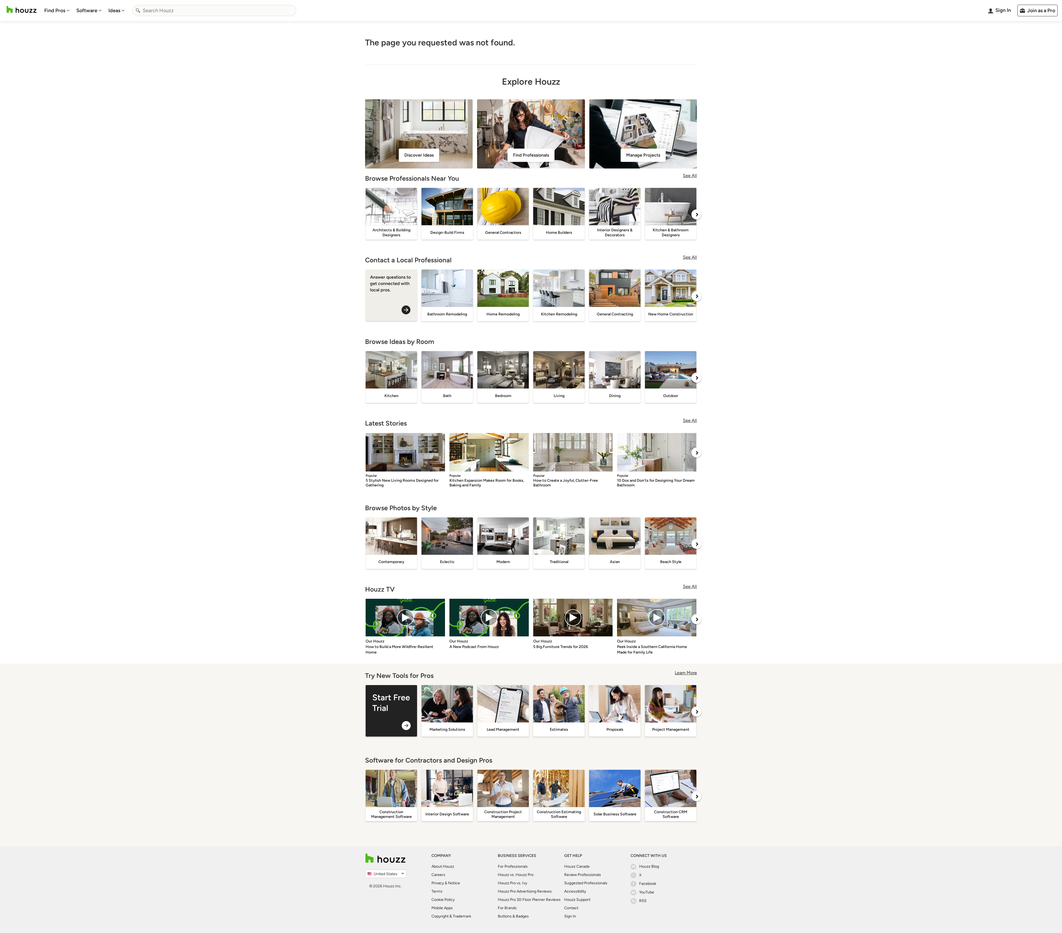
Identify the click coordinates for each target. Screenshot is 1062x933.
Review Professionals (582, 874)
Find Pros (54, 10)
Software (86, 10)
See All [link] (690, 175)
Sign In (570, 916)
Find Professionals (531, 155)
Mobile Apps (442, 908)
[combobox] (214, 10)
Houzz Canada (576, 866)
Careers (438, 874)
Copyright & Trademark (451, 916)
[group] (391, 711)
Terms (436, 891)
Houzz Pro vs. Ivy (512, 883)
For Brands (507, 908)
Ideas (114, 10)
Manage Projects (643, 155)
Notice (454, 883)
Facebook (647, 883)
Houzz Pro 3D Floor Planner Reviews (529, 899)
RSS (643, 900)
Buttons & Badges (513, 916)
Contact (571, 908)
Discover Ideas (419, 155)
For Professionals (513, 866)
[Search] (138, 10)
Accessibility (575, 891)
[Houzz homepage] (21, 9)
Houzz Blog (649, 866)
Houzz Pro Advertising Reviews (525, 891)
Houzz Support (577, 899)
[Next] (696, 214)
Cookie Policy (443, 899)
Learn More (686, 672)
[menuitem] (57, 10)
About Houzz (442, 866)
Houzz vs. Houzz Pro (515, 874)
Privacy (437, 883)
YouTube (646, 892)
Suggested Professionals (585, 883)
